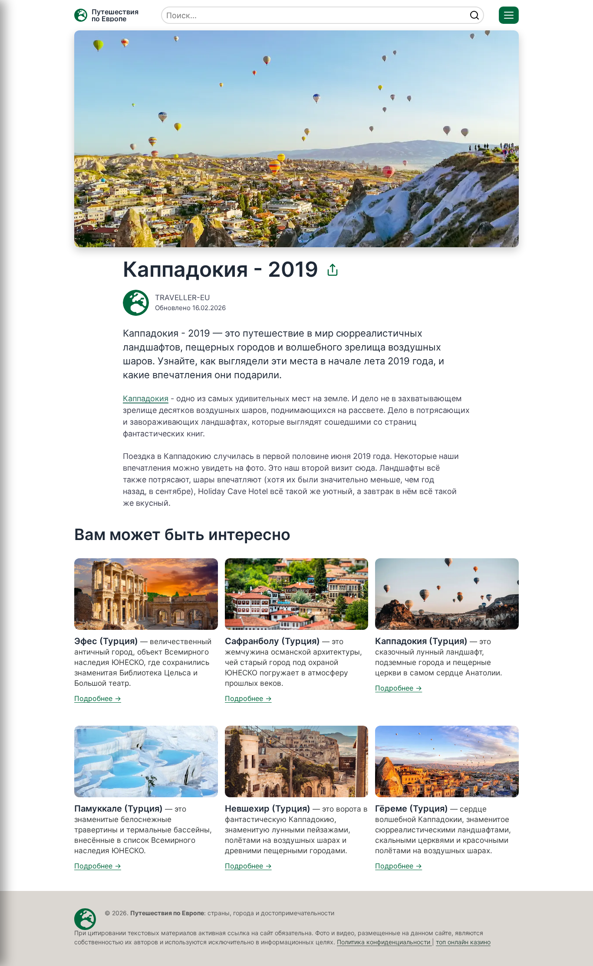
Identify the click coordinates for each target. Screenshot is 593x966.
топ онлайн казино (463, 942)
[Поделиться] (332, 269)
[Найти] (474, 15)
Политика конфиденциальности (384, 942)
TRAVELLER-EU (182, 297)
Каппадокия (145, 398)
